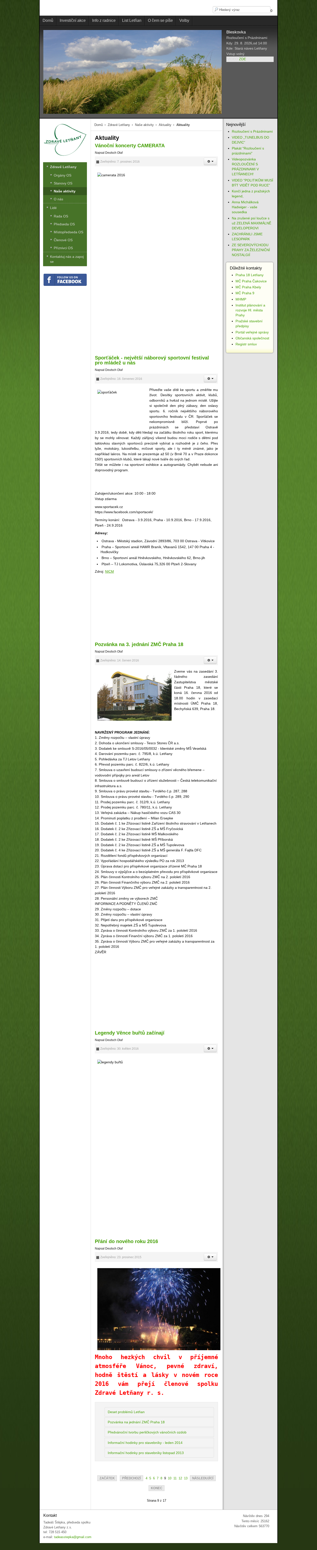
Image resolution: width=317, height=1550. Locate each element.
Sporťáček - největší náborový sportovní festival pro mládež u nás (152, 360)
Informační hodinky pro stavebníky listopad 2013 (146, 1453)
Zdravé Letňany (119, 125)
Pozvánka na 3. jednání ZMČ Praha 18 (139, 644)
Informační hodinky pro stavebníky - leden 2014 (145, 1443)
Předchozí (131, 1478)
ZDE (242, 59)
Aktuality (165, 125)
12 (180, 1478)
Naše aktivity (144, 125)
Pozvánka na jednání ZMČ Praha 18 (136, 1422)
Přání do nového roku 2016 (126, 1241)
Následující (202, 1478)
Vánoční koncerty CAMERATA (130, 145)
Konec (156, 1488)
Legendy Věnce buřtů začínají (129, 1033)
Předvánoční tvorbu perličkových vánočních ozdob (147, 1432)
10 (169, 1478)
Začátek (107, 1478)
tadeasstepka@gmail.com (72, 1537)
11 (175, 1478)
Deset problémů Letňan (126, 1412)
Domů (98, 125)
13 (185, 1478)
